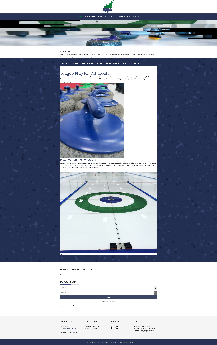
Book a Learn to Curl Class (72, 171)
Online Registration (90, 16)
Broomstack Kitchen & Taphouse (119, 16)
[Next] (61, 254)
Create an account (109, 301)
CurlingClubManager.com (125, 342)
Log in (108, 297)
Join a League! (67, 82)
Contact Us (135, 16)
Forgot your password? (67, 310)
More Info (101, 16)
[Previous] (60, 254)
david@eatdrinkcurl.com (69, 328)
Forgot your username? (67, 306)
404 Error (65, 51)
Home (80, 16)
